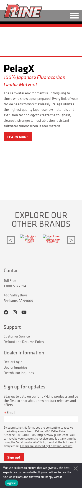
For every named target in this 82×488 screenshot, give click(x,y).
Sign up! (13, 457)
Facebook (5, 312)
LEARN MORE (17, 136)
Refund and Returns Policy (24, 341)
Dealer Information (24, 352)
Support (12, 327)
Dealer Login (13, 361)
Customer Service (17, 336)
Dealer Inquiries (15, 367)
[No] (75, 468)
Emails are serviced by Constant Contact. (46, 446)
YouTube (24, 312)
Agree (11, 483)
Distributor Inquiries (19, 372)
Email (11, 412)
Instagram (14, 312)
